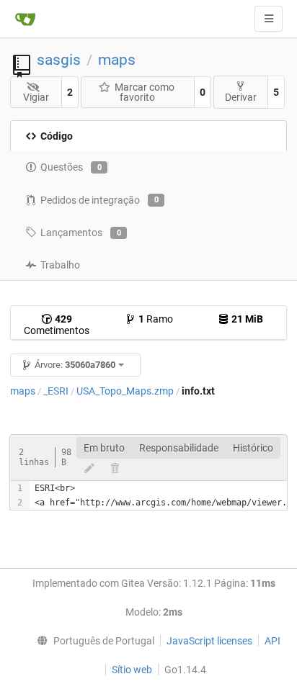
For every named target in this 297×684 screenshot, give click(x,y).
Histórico (253, 448)
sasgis (59, 59)
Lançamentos (80, 232)
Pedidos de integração (99, 200)
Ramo (155, 319)
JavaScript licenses (209, 641)
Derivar (241, 97)
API (272, 641)
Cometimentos (56, 324)
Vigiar (36, 97)
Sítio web (132, 669)
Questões (71, 167)
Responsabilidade (178, 448)
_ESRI (55, 391)
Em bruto (104, 448)
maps (117, 59)
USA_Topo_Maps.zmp (125, 391)
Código (56, 136)
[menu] (92, 640)
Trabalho (60, 265)
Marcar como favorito (144, 92)
